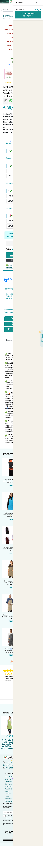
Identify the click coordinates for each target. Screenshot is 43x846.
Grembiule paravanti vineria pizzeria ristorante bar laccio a (11, 616)
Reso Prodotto (9, 777)
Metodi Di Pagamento (12, 786)
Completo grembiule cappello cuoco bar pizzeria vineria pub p (11, 480)
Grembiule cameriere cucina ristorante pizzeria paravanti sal (11, 548)
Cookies (7, 796)
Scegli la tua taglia (11, 801)
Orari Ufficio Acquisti (11, 794)
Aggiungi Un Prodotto (29, 14)
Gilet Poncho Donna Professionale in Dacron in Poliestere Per (11, 514)
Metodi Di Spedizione (12, 779)
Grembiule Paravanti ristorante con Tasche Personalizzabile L (11, 650)
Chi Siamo (8, 784)
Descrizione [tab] (11, 340)
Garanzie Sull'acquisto (12, 782)
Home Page (6, 15)
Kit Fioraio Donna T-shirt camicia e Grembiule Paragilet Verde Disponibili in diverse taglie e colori (10, 744)
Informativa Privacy (11, 799)
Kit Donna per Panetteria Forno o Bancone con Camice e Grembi (11, 582)
